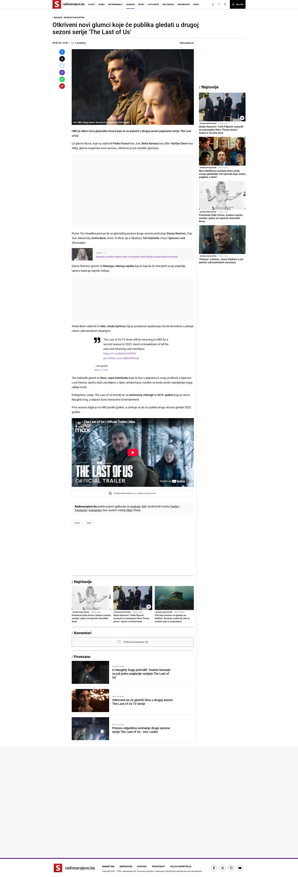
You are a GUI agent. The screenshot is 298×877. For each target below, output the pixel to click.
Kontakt (142, 866)
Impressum (126, 866)
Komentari (82, 632)
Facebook (81, 510)
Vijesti (91, 4)
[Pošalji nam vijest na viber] (231, 868)
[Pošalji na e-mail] (62, 65)
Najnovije (210, 87)
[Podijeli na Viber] (62, 72)
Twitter (174, 506)
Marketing (108, 866)
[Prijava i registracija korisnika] (226, 4)
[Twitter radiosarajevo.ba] (222, 868)
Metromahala (115, 4)
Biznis (102, 4)
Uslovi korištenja (180, 866)
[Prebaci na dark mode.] (213, 4)
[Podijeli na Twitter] (62, 59)
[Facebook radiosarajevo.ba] (214, 868)
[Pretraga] (219, 4)
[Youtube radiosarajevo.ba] (240, 868)
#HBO (89, 523)
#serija (77, 523)
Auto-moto (153, 4)
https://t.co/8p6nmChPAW (119, 353)
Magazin (130, 4)
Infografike (184, 4)
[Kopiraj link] (62, 86)
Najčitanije (83, 581)
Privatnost (158, 866)
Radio (196, 4)
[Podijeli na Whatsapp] (62, 79)
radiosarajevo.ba (129, 871)
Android (135, 506)
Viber (129, 510)
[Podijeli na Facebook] (62, 52)
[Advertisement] (133, 190)
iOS (144, 506)
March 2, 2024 (101, 369)
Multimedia (168, 4)
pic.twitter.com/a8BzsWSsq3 (121, 358)
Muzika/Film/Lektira (74, 17)
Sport (141, 4)
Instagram (95, 510)
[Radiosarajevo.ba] (74, 868)
